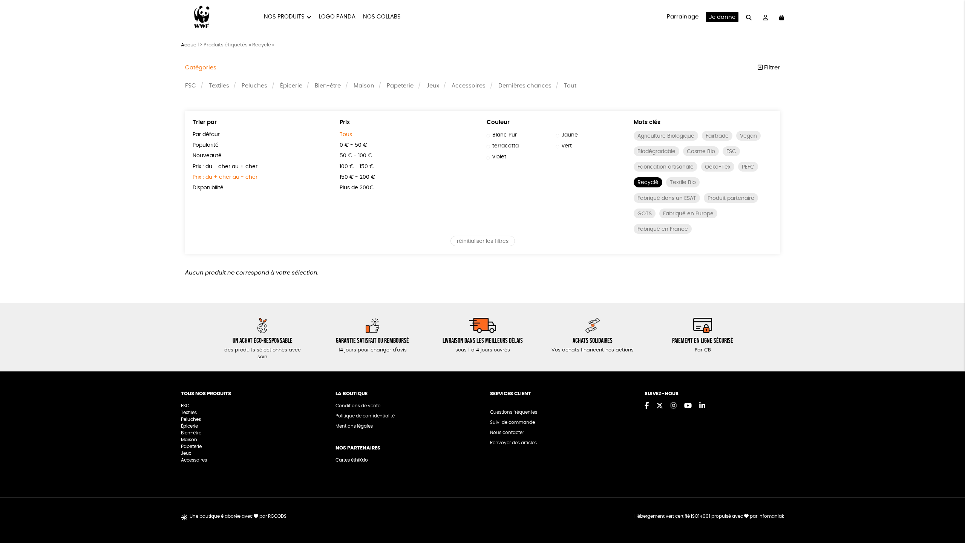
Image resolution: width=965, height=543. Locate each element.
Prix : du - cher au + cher (225, 166)
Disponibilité (208, 187)
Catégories (200, 68)
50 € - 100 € (356, 155)
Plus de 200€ (357, 187)
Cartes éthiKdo (351, 460)
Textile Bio (683, 182)
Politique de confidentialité (365, 416)
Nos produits (284, 17)
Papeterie (400, 86)
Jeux (432, 86)
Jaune (570, 135)
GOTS (644, 213)
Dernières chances (524, 86)
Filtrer (771, 68)
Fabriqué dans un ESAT (666, 198)
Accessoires (469, 86)
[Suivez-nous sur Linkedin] (702, 406)
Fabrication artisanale (665, 167)
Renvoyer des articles (513, 442)
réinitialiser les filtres (483, 241)
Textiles (219, 86)
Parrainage (682, 17)
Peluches (254, 86)
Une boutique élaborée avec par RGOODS (238, 516)
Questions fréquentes (513, 412)
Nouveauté (207, 155)
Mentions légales (354, 426)
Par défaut (206, 134)
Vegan (748, 136)
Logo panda (337, 17)
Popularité (206, 145)
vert (567, 146)
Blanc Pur (504, 135)
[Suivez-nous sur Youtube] (688, 406)
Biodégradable (656, 151)
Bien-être (328, 86)
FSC (190, 86)
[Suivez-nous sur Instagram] (674, 406)
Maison (364, 86)
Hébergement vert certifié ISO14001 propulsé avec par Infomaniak (709, 516)
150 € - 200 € (357, 177)
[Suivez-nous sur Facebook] (647, 406)
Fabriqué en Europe (688, 213)
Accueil (190, 45)
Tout (570, 86)
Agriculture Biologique (665, 136)
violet (499, 157)
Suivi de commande (512, 422)
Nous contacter (507, 432)
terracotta (505, 146)
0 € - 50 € (353, 145)
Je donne (722, 17)
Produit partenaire (731, 198)
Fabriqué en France (662, 229)
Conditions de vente (357, 405)
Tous (346, 134)
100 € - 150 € (357, 166)
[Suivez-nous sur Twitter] (659, 406)
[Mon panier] (781, 17)
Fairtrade (717, 136)
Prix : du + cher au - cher (225, 177)
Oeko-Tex (718, 167)
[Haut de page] (949, 512)
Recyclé (648, 182)
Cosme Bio (701, 151)
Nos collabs (382, 17)
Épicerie (291, 86)
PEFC (748, 167)
